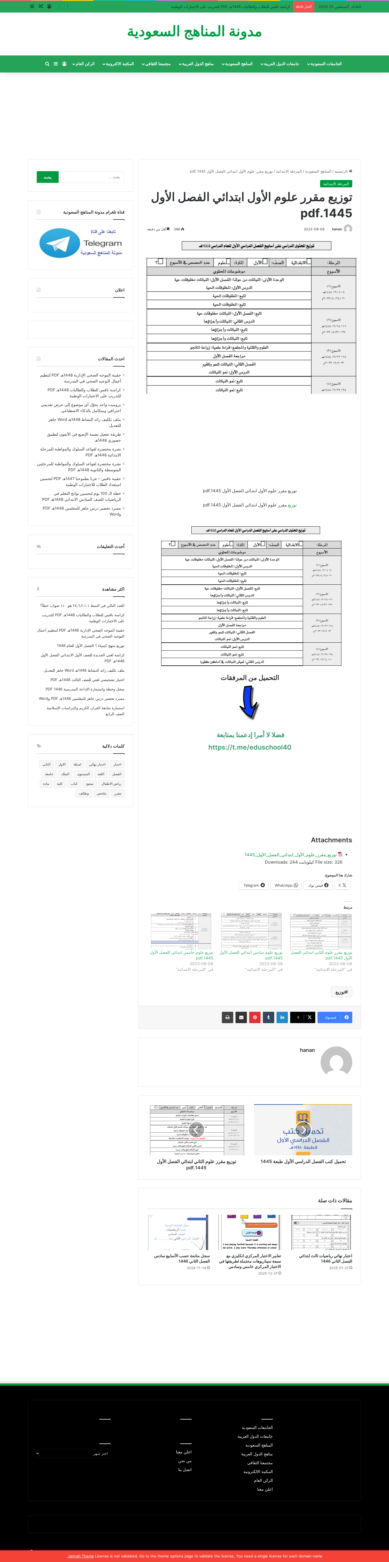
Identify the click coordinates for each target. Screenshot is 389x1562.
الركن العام (85, 64)
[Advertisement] (194, 113)
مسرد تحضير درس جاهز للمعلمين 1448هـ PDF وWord (81, 698)
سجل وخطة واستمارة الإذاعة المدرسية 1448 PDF (85, 689)
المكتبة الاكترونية (120, 64)
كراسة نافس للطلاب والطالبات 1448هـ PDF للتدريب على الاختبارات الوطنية (230, 6)
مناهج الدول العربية (198, 64)
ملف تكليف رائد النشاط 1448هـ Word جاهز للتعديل (84, 670)
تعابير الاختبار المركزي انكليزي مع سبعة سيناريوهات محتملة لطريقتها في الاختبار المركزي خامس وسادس (250, 1261)
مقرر (117, 793)
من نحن (185, 1460)
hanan (337, 229)
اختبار (117, 764)
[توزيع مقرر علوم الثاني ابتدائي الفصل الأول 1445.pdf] (320, 931)
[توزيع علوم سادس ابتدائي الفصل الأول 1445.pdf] (251, 931)
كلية (60, 783)
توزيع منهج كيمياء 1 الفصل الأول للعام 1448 (90, 645)
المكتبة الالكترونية (258, 1471)
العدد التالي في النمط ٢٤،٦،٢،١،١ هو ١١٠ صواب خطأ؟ (82, 605)
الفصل (116, 774)
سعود (89, 783)
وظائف (84, 793)
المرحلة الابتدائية (289, 171)
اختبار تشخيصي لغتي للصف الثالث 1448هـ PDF (87, 679)
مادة (46, 783)
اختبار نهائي (97, 764)
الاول (61, 764)
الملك (65, 774)
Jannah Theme (81, 1556)
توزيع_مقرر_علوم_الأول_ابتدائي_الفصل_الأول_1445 (291, 854)
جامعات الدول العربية (281, 64)
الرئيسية (342, 171)
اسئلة (77, 764)
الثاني (46, 764)
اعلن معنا (265, 1489)
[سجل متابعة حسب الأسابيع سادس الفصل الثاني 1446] (178, 1232)
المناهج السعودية (239, 64)
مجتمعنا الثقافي (158, 64)
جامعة (49, 774)
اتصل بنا (185, 1469)
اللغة (101, 774)
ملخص (101, 793)
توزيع (292, 505)
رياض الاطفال (111, 783)
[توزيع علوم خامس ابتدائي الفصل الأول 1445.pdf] (181, 931)
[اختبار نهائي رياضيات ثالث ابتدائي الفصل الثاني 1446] (321, 1232)
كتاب (74, 783)
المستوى (83, 774)
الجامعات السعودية (326, 64)
